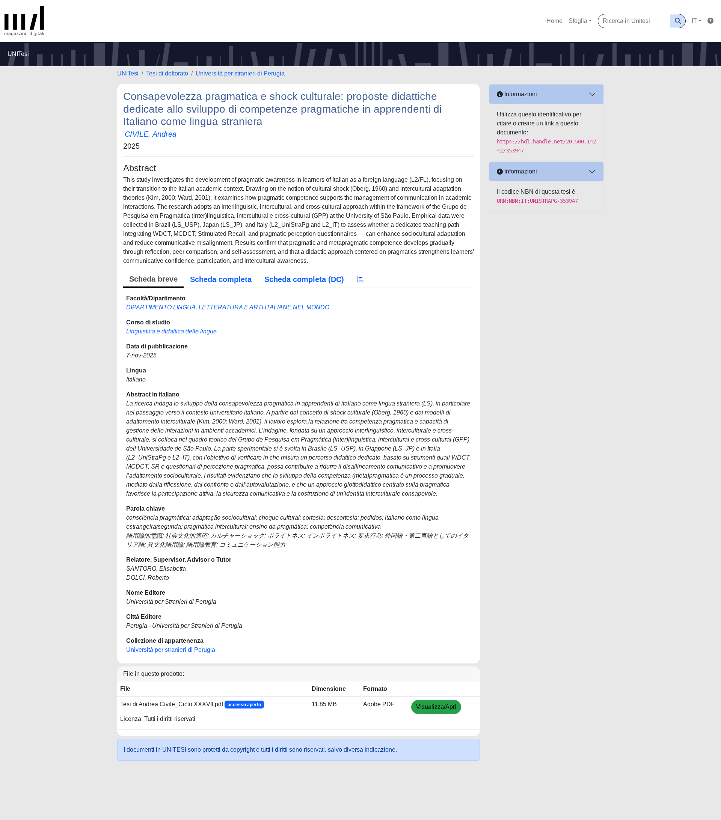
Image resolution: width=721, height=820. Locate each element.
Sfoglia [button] (578, 21)
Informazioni (520, 94)
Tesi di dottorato (167, 73)
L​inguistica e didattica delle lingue (171, 331)
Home (554, 21)
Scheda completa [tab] (221, 279)
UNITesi (128, 73)
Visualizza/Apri (436, 707)
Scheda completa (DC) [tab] (304, 279)
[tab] (360, 279)
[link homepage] (27, 21)
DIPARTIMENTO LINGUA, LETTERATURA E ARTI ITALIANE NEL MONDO (227, 307)
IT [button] (694, 21)
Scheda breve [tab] (153, 279)
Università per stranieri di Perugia (240, 73)
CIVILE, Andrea (150, 134)
